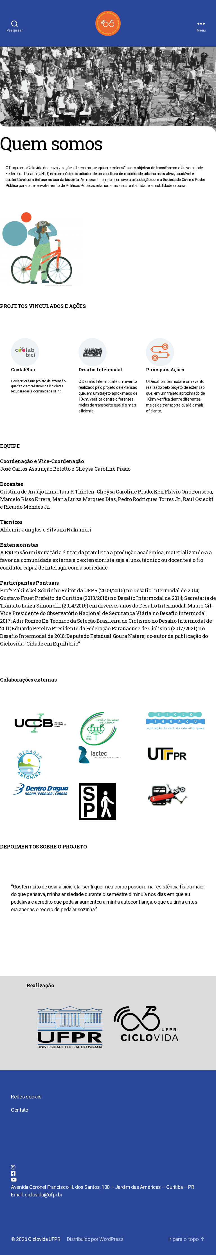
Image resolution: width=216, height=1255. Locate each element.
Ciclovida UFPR (44, 1239)
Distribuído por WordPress (95, 1239)
